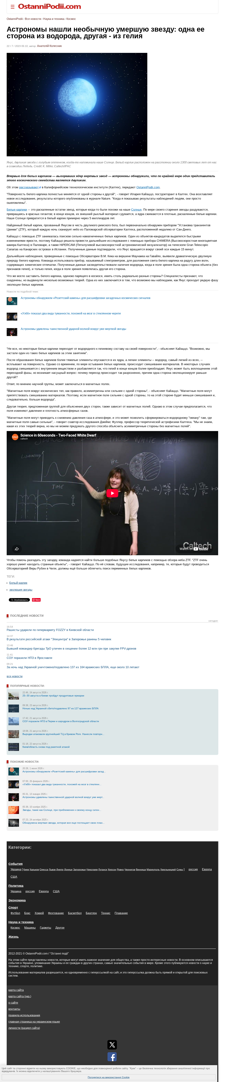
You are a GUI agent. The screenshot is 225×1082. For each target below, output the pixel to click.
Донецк (68, 869)
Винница (141, 869)
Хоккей (39, 913)
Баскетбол (75, 913)
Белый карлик (18, 582)
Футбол (15, 913)
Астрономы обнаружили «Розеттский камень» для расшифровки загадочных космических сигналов (85, 297)
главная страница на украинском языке (34, 1021)
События (15, 864)
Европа (207, 869)
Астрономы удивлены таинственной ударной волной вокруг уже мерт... (63, 797)
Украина (16, 869)
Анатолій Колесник (49, 45)
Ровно (120, 869)
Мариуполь (153, 869)
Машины (30, 927)
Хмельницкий (168, 869)
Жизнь (13, 936)
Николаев (92, 869)
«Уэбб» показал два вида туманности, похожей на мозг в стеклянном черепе (71, 313)
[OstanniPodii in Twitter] (112, 1044)
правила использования (24, 1015)
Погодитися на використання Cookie (109, 1077)
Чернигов (129, 869)
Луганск (102, 869)
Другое (60, 927)
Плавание (121, 913)
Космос (71, 18)
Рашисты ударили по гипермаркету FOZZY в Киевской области (50, 630)
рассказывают (29, 187)
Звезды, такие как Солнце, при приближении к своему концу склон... (61, 810)
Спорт (13, 907)
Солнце (136, 209)
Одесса (44, 869)
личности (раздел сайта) (24, 1027)
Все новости (33, 18)
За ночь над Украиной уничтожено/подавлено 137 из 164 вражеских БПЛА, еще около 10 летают (73, 667)
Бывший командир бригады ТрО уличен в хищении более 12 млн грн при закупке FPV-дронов (71, 648)
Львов (52, 869)
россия (193, 869)
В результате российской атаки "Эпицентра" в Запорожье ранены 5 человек (59, 639)
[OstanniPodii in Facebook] (112, 1056)
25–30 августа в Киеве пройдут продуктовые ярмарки (53, 695)
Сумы (179, 869)
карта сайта (16, 990)
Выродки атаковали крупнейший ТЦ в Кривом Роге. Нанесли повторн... (63, 734)
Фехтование (56, 913)
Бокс (27, 913)
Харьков (34, 869)
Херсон (112, 869)
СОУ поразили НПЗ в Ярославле (29, 658)
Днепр (59, 869)
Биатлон (91, 913)
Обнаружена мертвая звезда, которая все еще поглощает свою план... (63, 822)
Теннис (105, 913)
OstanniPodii (15, 18)
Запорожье (79, 869)
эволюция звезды (20, 589)
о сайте (13, 1002)
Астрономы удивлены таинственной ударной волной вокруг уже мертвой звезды (73, 328)
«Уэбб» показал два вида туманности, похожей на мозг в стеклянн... (61, 784)
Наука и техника (53, 18)
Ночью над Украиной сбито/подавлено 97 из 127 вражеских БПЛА (60, 708)
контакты (14, 1009)
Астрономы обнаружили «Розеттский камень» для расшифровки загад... (64, 771)
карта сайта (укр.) (19, 996)
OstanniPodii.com (148, 187)
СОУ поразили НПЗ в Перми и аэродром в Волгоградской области (60, 721)
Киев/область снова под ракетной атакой (46, 746)
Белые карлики (17, 209)
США (14, 876)
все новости (14, 676)
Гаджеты (45, 927)
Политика (15, 886)
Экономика (17, 900)
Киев (26, 869)
